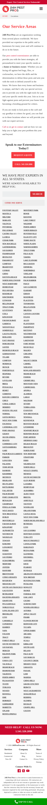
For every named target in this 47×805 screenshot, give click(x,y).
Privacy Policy (39, 759)
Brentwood (8, 574)
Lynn (26, 527)
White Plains (30, 244)
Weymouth (7, 534)
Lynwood (6, 300)
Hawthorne (8, 297)
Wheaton (28, 367)
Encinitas (6, 424)
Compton (6, 264)
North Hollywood (11, 280)
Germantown (8, 354)
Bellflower (29, 307)
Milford (6, 217)
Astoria (27, 611)
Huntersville (30, 234)
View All (8, 759)
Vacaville (7, 664)
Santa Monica (8, 417)
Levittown (7, 310)
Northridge (29, 270)
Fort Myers (29, 344)
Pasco (26, 284)
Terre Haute (30, 240)
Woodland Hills (31, 607)
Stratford (29, 457)
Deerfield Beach (10, 350)
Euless (27, 317)
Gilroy (5, 434)
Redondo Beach (31, 434)
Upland (5, 711)
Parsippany (29, 327)
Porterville (8, 370)
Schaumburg (8, 561)
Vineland (28, 274)
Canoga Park (30, 544)
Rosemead (7, 294)
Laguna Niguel (9, 334)
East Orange (8, 340)
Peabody (28, 567)
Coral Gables (9, 404)
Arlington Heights (33, 574)
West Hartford (9, 284)
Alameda (28, 394)
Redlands (7, 337)
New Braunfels (9, 514)
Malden (27, 350)
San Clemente (30, 287)
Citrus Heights (9, 577)
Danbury (6, 470)
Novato (5, 691)
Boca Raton (29, 264)
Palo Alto (28, 254)
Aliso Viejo (29, 494)
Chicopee (28, 354)
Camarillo (7, 621)
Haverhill (28, 557)
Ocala (27, 641)
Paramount (7, 260)
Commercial (8, 756)
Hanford (6, 570)
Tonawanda (29, 304)
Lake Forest (29, 220)
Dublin (5, 517)
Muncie (5, 367)
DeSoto (5, 440)
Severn (27, 404)
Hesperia (6, 374)
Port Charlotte (10, 497)
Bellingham (8, 304)
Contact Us (23, 759)
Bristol (27, 497)
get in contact (17, 127)
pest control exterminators (17, 55)
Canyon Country (32, 314)
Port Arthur (30, 437)
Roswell (6, 694)
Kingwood (7, 317)
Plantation (29, 324)
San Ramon (7, 250)
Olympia (27, 701)
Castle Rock (30, 514)
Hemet (5, 390)
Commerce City (9, 444)
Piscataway (7, 230)
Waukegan (7, 537)
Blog (23, 756)
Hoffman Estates (32, 534)
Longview (7, 460)
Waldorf (28, 224)
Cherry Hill (29, 380)
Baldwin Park (9, 654)
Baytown (28, 330)
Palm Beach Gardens (12, 454)
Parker (5, 457)
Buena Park (29, 550)
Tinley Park (29, 250)
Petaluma (28, 584)
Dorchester (8, 344)
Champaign (7, 504)
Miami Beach (29, 374)
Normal (6, 414)
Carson (6, 657)
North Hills (29, 467)
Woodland (29, 507)
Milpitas (28, 310)
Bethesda (28, 524)
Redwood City (30, 624)
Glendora (28, 554)
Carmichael (29, 387)
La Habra (28, 484)
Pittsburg (7, 227)
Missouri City (8, 584)
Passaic (27, 671)
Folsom (6, 634)
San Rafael (7, 647)
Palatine (6, 464)
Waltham (28, 400)
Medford (6, 564)
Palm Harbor (30, 280)
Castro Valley (9, 234)
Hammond (28, 337)
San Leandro (30, 530)
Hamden (6, 627)
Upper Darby (30, 631)
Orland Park (30, 511)
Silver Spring (8, 437)
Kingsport (7, 527)
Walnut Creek (30, 360)
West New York (9, 420)
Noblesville (8, 607)
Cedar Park (7, 240)
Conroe (6, 270)
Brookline (7, 614)
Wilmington (29, 464)
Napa (4, 631)
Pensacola (7, 387)
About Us (23, 753)
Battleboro (8, 487)
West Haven (7, 511)
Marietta (6, 707)
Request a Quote (23, 155)
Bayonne (28, 217)
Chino (5, 274)
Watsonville (8, 327)
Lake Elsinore (30, 260)
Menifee (27, 474)
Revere (5, 377)
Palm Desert (8, 494)
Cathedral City (9, 427)
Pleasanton (8, 681)
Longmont (7, 547)
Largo (27, 397)
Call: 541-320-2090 (23, 164)
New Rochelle (9, 244)
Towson (6, 541)
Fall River (7, 491)
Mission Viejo (30, 664)
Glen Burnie (29, 480)
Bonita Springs (9, 714)
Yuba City (28, 537)
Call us (5, 127)
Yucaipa (27, 627)
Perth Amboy (30, 227)
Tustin (5, 684)
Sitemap (39, 762)
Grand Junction (31, 684)
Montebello (8, 520)
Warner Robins (31, 247)
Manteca (6, 214)
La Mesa (6, 237)
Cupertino (7, 624)
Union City (7, 661)
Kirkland (28, 644)
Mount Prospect (31, 541)
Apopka (27, 390)
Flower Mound (31, 621)
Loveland (7, 380)
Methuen (6, 477)
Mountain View (31, 384)
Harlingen (29, 547)
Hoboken (6, 701)
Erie (4, 697)
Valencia (6, 224)
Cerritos (6, 394)
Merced (6, 651)
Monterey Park (31, 210)
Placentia (28, 300)
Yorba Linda (29, 407)
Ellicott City (30, 237)
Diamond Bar (8, 671)
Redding (27, 697)
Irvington (7, 257)
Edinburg (28, 267)
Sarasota (28, 667)
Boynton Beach (31, 424)
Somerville (7, 330)
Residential (8, 753)
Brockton (28, 447)
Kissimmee (7, 474)
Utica (5, 314)
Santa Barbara (9, 447)
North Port (29, 450)
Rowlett (28, 587)
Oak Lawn (28, 597)
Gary (4, 450)
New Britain (29, 577)
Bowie (26, 214)
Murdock (6, 364)
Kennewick (29, 420)
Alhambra (28, 491)
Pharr (27, 617)
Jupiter (6, 567)
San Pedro (7, 557)
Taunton (28, 504)
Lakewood (29, 340)
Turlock (6, 687)
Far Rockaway (9, 320)
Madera (27, 677)
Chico (5, 400)
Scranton (7, 554)
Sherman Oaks (30, 440)
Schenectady (30, 604)
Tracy (5, 637)
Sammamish (7, 704)
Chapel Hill (29, 707)
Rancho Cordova (10, 397)
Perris (5, 550)
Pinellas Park (9, 507)
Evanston (28, 410)
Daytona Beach (9, 277)
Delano (27, 651)
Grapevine (7, 601)
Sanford (28, 561)
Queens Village (9, 410)
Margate (6, 220)
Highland (7, 480)
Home (5, 16)
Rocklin (27, 704)
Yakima (27, 257)
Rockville (29, 347)
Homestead (7, 287)
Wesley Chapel (31, 470)
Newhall (28, 417)
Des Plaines (7, 484)
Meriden (6, 407)
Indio (26, 460)
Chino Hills (29, 681)
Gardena (6, 324)
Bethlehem (7, 594)
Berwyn (27, 687)
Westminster (30, 334)
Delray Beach (30, 444)
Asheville (28, 500)
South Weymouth (32, 477)
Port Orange (8, 430)
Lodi (26, 674)
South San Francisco (12, 587)
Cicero (27, 601)
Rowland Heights (32, 370)
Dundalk (28, 570)
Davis (26, 564)
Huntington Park (32, 581)
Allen (26, 320)
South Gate (29, 647)
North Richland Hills (34, 520)
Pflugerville (8, 604)
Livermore (29, 427)
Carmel (27, 364)
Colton (27, 711)
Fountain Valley (10, 210)
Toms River (7, 467)
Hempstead (29, 487)
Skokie (27, 591)
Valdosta (6, 674)
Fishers (27, 377)
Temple (27, 637)
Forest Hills (8, 641)
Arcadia (27, 634)
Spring (27, 357)
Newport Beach (31, 430)
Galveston (7, 591)
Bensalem (7, 500)
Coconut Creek (31, 661)
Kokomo (6, 544)
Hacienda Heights (11, 597)
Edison (27, 294)
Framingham (8, 254)
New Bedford (30, 454)
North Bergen (30, 230)
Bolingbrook (30, 277)
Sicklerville (30, 694)
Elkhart (28, 290)
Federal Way (30, 594)
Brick (5, 384)
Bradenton (7, 267)
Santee (5, 347)
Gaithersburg (9, 247)
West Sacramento (32, 691)
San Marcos (29, 657)
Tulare (5, 357)
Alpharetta (8, 530)
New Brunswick (31, 414)
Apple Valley (30, 614)
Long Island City (10, 611)
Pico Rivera (8, 290)
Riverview (7, 581)
